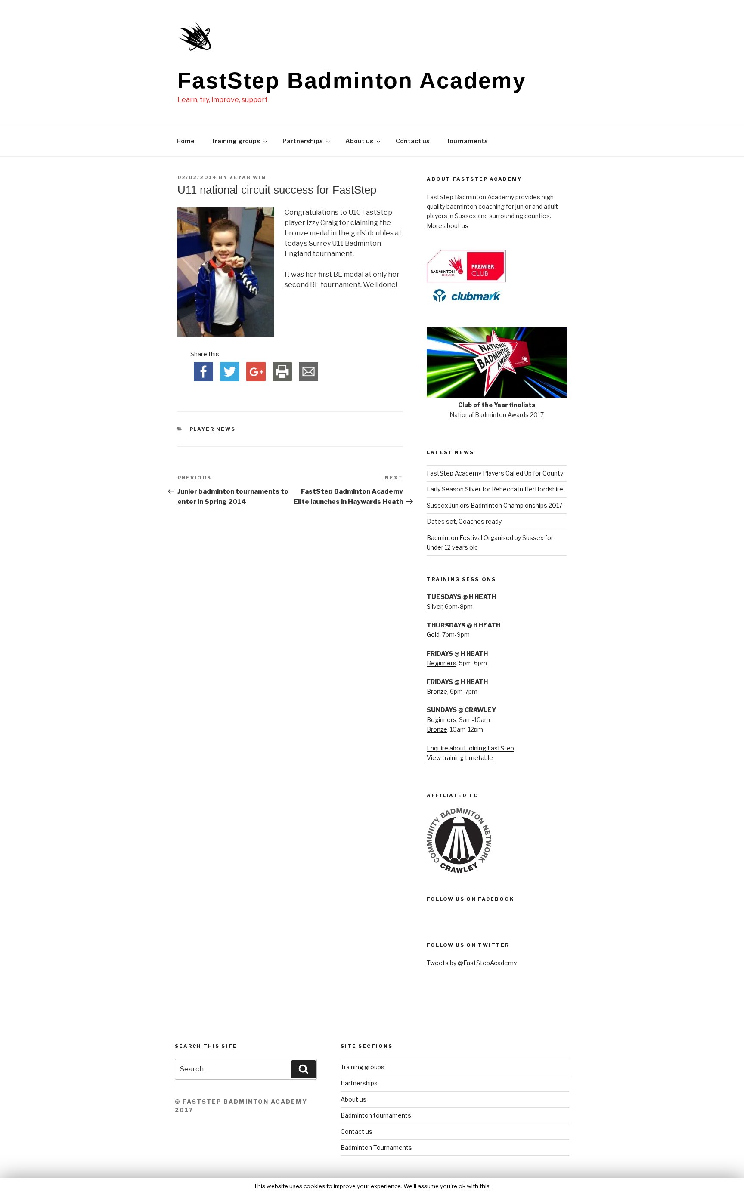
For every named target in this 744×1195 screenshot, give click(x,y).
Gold (433, 634)
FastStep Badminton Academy (351, 80)
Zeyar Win (247, 177)
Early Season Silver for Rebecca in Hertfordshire (495, 489)
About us (359, 141)
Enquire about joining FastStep (470, 748)
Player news (212, 429)
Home (186, 141)
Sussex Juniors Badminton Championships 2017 (494, 505)
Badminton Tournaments (376, 1147)
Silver (434, 606)
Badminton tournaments (376, 1115)
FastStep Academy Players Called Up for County (495, 473)
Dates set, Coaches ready (464, 521)
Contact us (413, 141)
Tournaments (467, 141)
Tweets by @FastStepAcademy (472, 962)
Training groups (235, 141)
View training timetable (460, 757)
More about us (447, 225)
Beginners (441, 663)
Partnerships (302, 141)
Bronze (437, 691)
